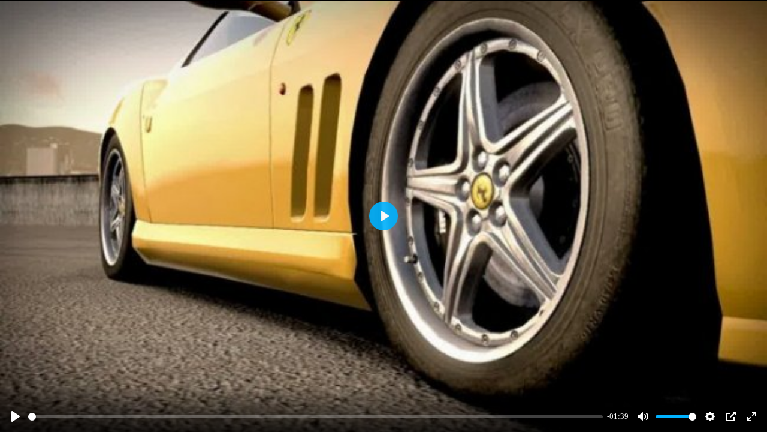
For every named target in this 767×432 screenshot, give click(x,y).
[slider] (315, 416)
